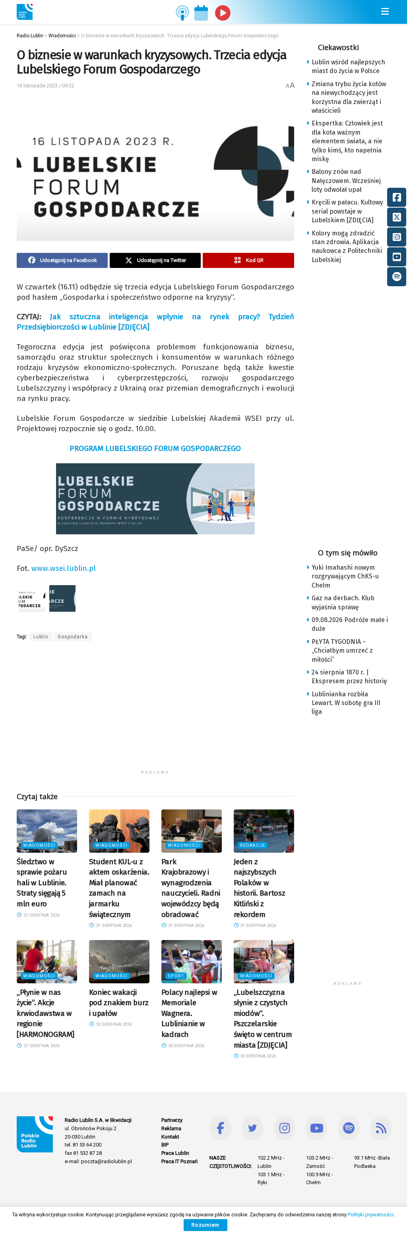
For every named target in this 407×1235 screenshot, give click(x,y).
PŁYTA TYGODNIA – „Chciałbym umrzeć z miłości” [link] (342, 650)
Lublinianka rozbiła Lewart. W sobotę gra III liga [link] (346, 703)
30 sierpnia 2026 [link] (113, 1024)
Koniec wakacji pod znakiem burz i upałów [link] (119, 1003)
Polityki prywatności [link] (370, 1215)
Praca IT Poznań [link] (179, 1161)
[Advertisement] (155, 710)
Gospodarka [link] (73, 637)
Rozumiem (205, 1225)
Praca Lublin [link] (175, 1153)
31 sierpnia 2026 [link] (41, 915)
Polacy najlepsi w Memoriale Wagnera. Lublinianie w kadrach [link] (189, 1013)
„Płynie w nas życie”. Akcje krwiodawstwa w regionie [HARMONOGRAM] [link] (45, 1013)
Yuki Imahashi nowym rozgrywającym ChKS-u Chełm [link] (345, 576)
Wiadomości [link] (39, 845)
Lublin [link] (40, 637)
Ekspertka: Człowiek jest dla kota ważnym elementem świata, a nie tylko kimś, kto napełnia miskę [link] (347, 141)
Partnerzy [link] (171, 1120)
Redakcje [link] (252, 845)
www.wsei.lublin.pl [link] (63, 568)
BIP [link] (165, 1145)
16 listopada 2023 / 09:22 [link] (45, 86)
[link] (25, 12)
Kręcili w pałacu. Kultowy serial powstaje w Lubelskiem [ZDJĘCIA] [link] (347, 211)
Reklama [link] (171, 1128)
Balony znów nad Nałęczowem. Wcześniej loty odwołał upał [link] (346, 180)
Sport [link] (176, 976)
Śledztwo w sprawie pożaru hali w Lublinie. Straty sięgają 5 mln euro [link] (42, 882)
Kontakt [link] (170, 1137)
